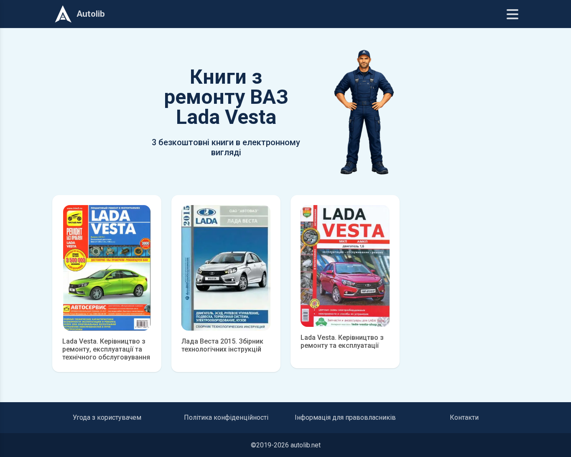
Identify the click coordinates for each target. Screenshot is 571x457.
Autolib (90, 14)
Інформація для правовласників (345, 417)
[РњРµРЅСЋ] (512, 14)
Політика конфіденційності (226, 417)
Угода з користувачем (107, 417)
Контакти (464, 417)
